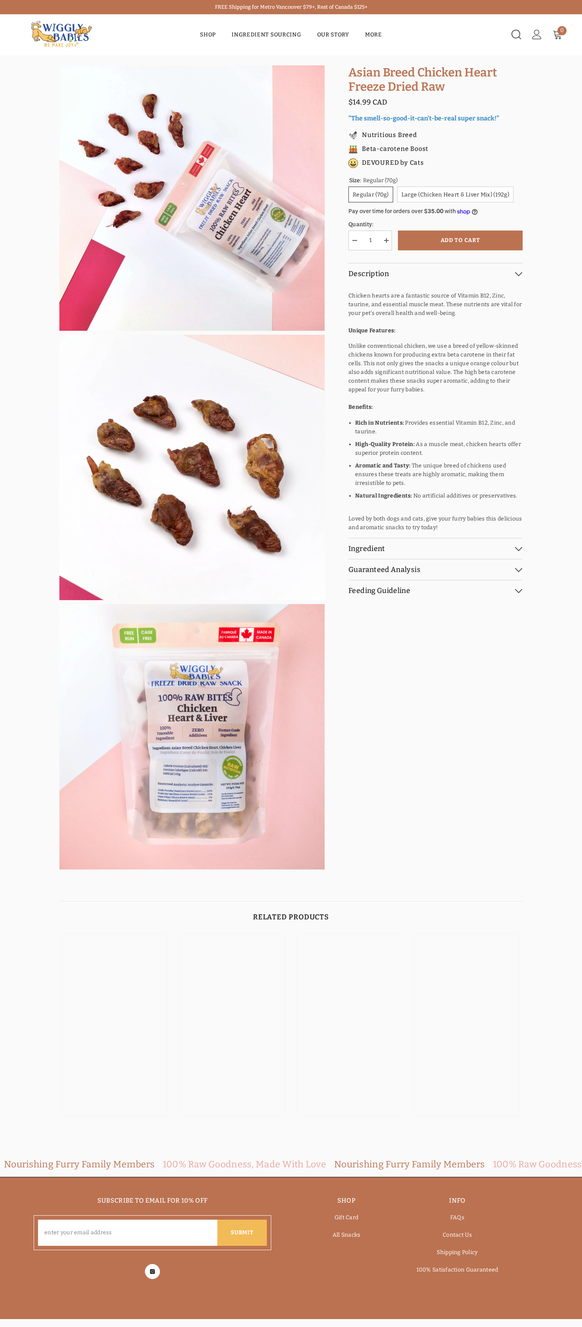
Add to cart (460, 240)
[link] (115, 1085)
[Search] (516, 34)
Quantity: (361, 224)
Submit (242, 1232)
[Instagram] (152, 1271)
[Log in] (537, 34)
